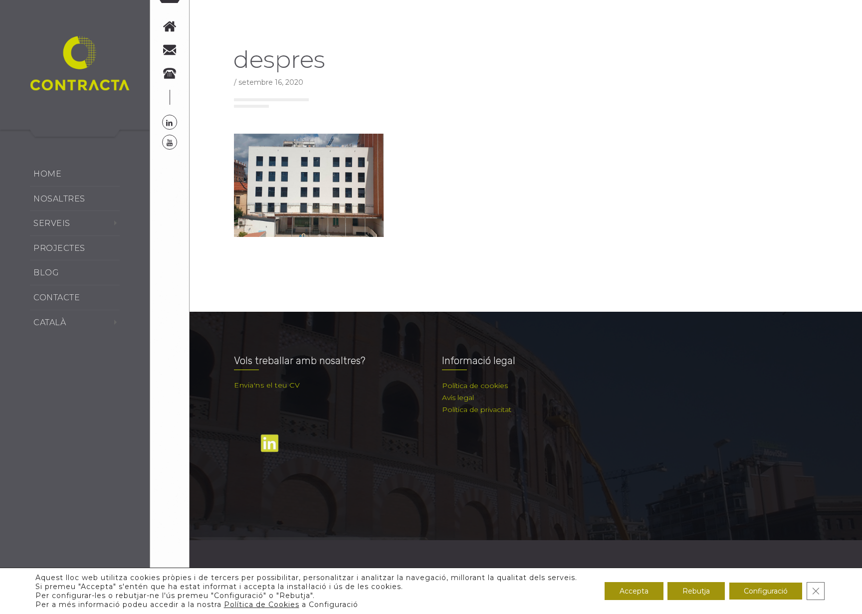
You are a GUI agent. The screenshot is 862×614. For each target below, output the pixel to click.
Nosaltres (59, 199)
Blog (46, 272)
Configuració (766, 591)
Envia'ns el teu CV (267, 385)
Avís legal (458, 397)
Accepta (634, 591)
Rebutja (696, 591)
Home (47, 174)
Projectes (59, 248)
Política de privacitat (476, 409)
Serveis (51, 223)
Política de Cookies (261, 604)
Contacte (56, 297)
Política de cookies (475, 385)
